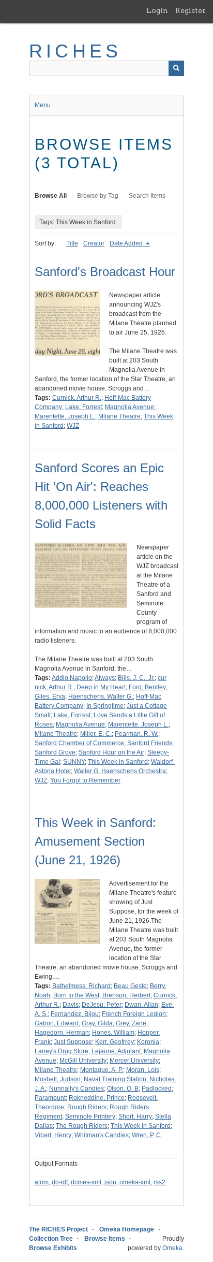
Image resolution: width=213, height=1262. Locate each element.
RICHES (75, 51)
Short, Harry (135, 1116)
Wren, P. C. (147, 1135)
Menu (43, 105)
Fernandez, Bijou (75, 1014)
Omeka (172, 1248)
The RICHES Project (58, 1229)
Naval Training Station (115, 1079)
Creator (93, 243)
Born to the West (76, 995)
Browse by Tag (97, 195)
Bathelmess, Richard (81, 986)
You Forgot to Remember (85, 780)
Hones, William (113, 1032)
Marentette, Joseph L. (65, 416)
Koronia (148, 1042)
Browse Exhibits (53, 1248)
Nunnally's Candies (76, 1088)
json (110, 1182)
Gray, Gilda (97, 1023)
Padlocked (157, 1088)
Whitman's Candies (101, 1135)
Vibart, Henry (53, 1135)
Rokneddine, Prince (97, 1097)
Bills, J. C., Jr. (136, 677)
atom (42, 1182)
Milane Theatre (119, 416)
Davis (71, 1004)
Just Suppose (73, 1042)
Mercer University (134, 1060)
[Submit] (176, 68)
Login (157, 10)
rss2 (159, 1182)
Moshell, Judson (58, 1079)
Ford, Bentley (147, 687)
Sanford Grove (55, 752)
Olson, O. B (123, 1088)
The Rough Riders (82, 1125)
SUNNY (74, 761)
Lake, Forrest (83, 407)
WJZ (73, 425)
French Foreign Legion (134, 1014)
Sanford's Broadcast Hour (105, 272)
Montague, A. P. (101, 1070)
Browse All (51, 195)
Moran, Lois (142, 1070)
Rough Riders (86, 1107)
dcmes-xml (86, 1182)
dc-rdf (60, 1182)
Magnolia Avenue (129, 407)
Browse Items (104, 1238)
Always (105, 677)
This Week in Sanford (118, 761)
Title (72, 243)
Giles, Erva (50, 696)
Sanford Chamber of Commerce (79, 743)
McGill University (82, 1060)
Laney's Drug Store (61, 1051)
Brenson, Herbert (126, 995)
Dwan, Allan (141, 1004)
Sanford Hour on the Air (111, 752)
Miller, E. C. (96, 733)
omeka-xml (134, 1182)
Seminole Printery (90, 1116)
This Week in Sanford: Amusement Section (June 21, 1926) (95, 841)
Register (190, 10)
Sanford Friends (149, 743)
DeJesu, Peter (101, 1004)
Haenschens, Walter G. (100, 696)
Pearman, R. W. (136, 733)
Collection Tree (51, 1238)
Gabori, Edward (57, 1023)
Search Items (147, 195)
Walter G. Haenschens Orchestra (120, 771)
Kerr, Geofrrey (114, 1042)
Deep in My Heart (101, 687)
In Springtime (105, 705)
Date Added (127, 243)
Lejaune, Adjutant (116, 1051)
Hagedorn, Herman (62, 1032)
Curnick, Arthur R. (76, 397)
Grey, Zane (131, 1023)
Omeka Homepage (126, 1229)
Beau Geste (130, 986)
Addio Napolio (72, 677)
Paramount (50, 1097)
